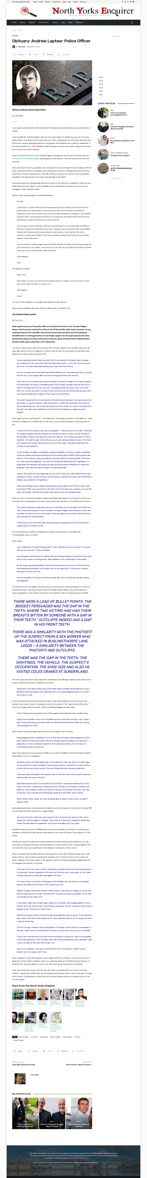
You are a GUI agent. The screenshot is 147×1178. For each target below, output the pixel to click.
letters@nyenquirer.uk (106, 1162)
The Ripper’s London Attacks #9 (55, 1004)
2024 (101, 84)
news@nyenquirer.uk (95, 1158)
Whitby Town (114, 165)
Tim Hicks (21, 47)
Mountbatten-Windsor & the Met (79, 1125)
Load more (115, 178)
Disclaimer (68, 1166)
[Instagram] (125, 1)
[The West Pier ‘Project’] (103, 154)
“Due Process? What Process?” (79, 1065)
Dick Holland (44, 1037)
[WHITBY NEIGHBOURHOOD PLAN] (103, 168)
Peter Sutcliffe (67, 1037)
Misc (25, 1121)
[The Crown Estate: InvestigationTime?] (25, 1113)
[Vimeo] (130, 1)
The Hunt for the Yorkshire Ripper (25, 159)
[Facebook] (122, 1)
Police (20, 30)
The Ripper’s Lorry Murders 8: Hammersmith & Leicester (55, 1028)
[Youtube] (133, 1)
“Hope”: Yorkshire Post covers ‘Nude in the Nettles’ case (30, 1028)
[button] (132, 22)
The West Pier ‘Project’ (120, 156)
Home (14, 30)
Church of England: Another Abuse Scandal (52, 1125)
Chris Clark (34, 1037)
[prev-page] (13, 1132)
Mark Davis (19, 320)
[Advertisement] (116, 51)
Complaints (78, 1166)
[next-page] (17, 1132)
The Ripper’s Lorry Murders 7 (42, 1026)
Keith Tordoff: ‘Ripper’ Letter (42, 1003)
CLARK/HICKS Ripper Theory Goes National (80, 1004)
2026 (101, 77)
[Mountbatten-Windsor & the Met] (79, 1113)
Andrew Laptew (24, 1037)
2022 (101, 91)
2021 (101, 94)
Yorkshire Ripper (18, 1040)
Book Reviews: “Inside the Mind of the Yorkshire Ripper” (17, 1005)
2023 (101, 88)
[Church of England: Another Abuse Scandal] (52, 1113)
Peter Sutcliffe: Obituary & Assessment (67, 1004)
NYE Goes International (29, 1003)
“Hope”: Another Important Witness (17, 1027)
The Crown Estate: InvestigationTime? (25, 1125)
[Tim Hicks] (14, 46)
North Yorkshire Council (119, 153)
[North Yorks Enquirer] (28, 12)
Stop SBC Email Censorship (23, 1065)
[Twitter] (128, 1)
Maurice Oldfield (55, 1037)
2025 (101, 81)
